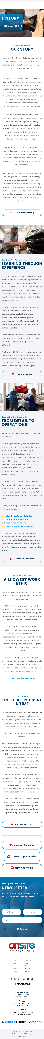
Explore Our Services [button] (23, 559)
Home (14, 958)
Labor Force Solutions (15, 523)
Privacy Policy (22, 1036)
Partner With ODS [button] (24, 824)
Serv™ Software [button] (23, 867)
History (14, 963)
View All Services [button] (24, 845)
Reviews (28, 968)
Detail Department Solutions (19, 516)
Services (15, 968)
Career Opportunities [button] (24, 856)
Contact (28, 971)
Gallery (27, 966)
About (14, 961)
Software (15, 971)
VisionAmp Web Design (24, 1034)
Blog (26, 963)
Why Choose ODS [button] (23, 374)
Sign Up (24, 929)
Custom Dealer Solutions (17, 519)
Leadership (16, 966)
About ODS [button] (13, 26)
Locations (28, 958)
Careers (28, 961)
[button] (22, 984)
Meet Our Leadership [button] (23, 212)
